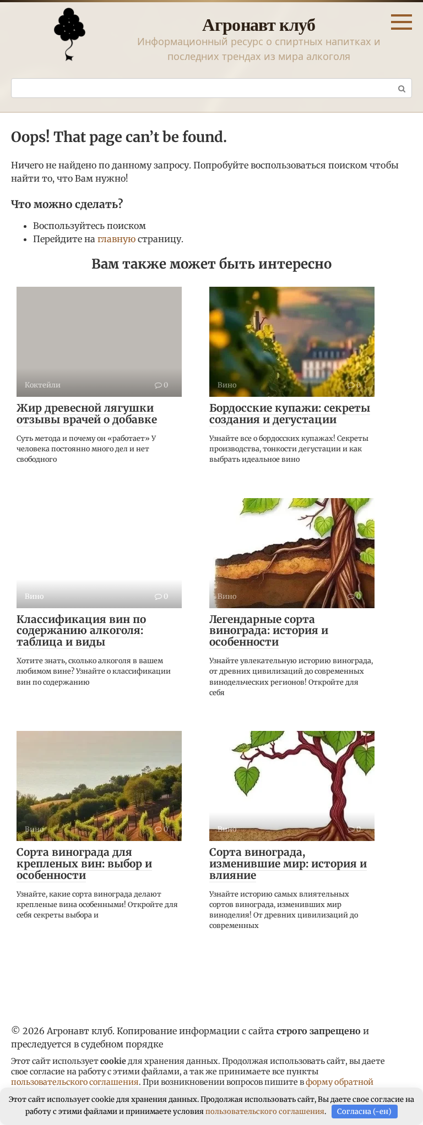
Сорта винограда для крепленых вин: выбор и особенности (84, 863)
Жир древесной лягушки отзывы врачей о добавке (87, 413)
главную (116, 238)
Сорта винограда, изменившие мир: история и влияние (288, 863)
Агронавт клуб (259, 24)
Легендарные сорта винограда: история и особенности (268, 631)
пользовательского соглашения (75, 1082)
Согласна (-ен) (364, 1111)
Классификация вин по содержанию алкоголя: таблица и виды (81, 631)
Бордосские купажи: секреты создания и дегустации (289, 413)
